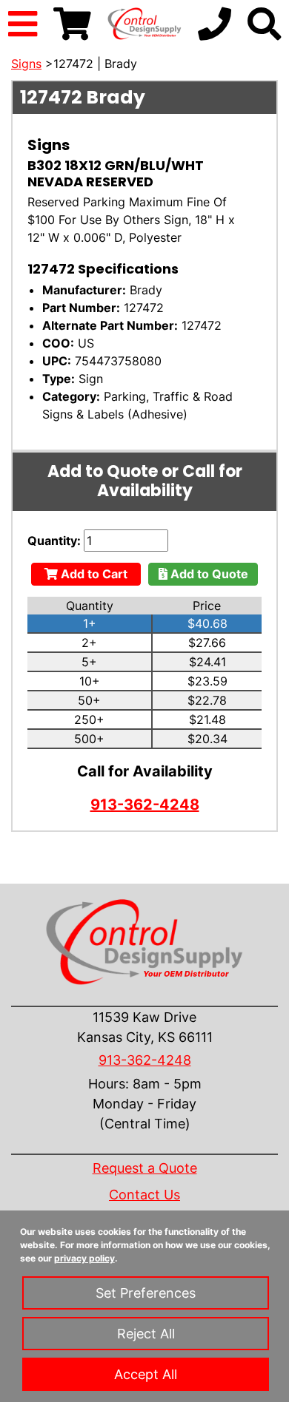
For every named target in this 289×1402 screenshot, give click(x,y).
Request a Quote (145, 1168)
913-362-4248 (144, 804)
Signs (26, 63)
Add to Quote (207, 573)
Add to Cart (92, 573)
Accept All (145, 1374)
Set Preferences (146, 1293)
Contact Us (144, 1194)
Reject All (146, 1333)
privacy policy (84, 1258)
